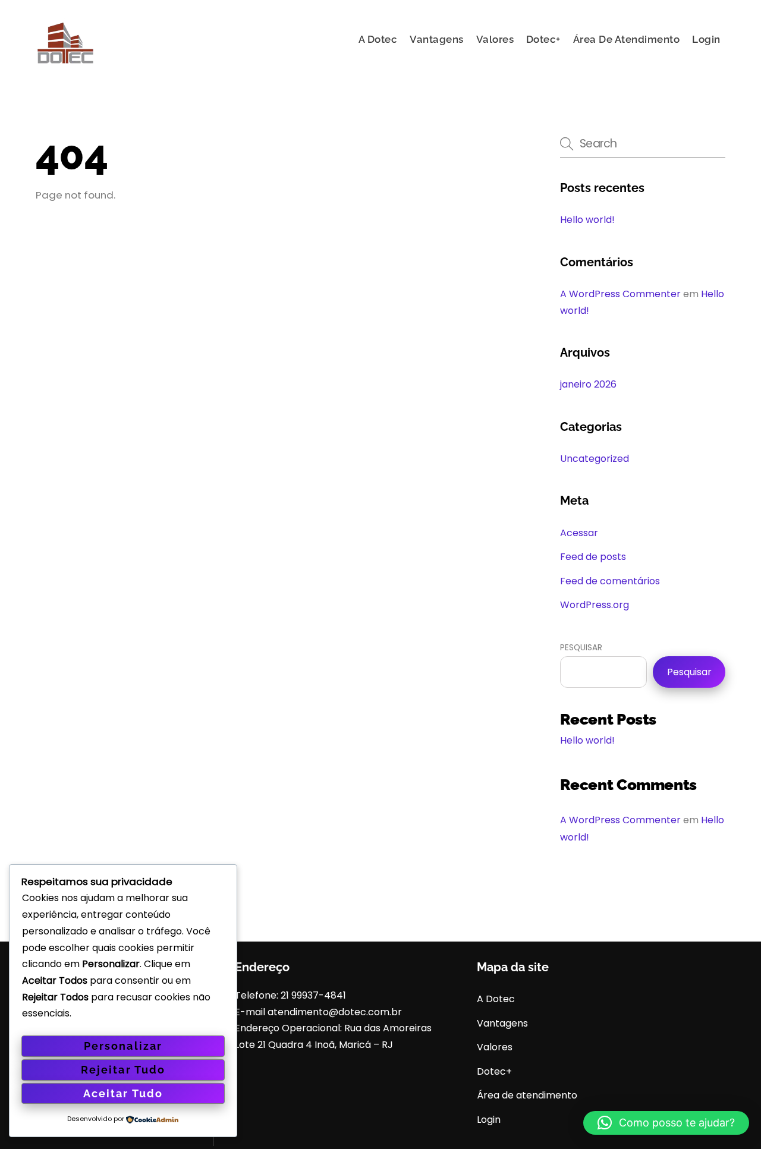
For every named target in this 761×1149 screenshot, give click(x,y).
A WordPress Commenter (620, 294)
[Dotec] (65, 65)
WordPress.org (594, 605)
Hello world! (587, 219)
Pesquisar (581, 647)
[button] (666, 1123)
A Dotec (378, 39)
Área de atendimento (626, 39)
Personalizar (123, 1046)
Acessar (579, 533)
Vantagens (437, 39)
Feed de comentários (610, 581)
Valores (495, 39)
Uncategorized (594, 458)
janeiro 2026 (588, 384)
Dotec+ (543, 39)
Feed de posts (593, 557)
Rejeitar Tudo (123, 1069)
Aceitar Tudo (122, 1093)
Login (706, 39)
